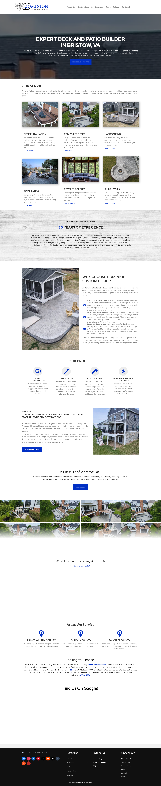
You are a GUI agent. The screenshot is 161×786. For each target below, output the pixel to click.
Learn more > (29, 151)
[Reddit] (48, 758)
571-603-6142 (102, 762)
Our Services (83, 7)
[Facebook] (24, 758)
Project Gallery (112, 7)
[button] (80, 62)
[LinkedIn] (33, 758)
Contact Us (126, 7)
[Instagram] (29, 758)
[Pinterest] (38, 758)
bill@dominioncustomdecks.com (103, 766)
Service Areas (97, 7)
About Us (71, 7)
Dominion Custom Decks (81, 50)
